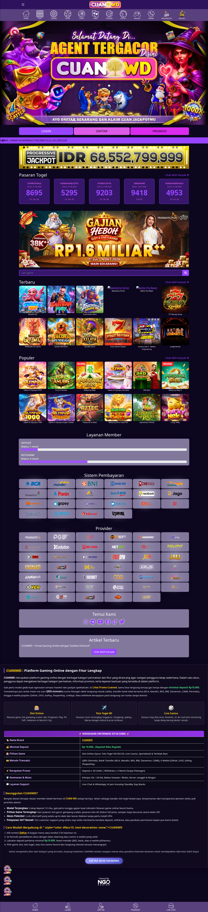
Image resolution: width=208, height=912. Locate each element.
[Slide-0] (68, 120)
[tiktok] (115, 621)
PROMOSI (160, 131)
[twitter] (122, 621)
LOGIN (46, 131)
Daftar (23, 832)
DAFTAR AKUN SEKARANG (104, 860)
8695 (174, 192)
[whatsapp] (86, 621)
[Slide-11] (128, 120)
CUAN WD (71, 798)
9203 (69, 192)
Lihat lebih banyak (176, 175)
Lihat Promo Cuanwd (105, 687)
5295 (34, 192)
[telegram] (92, 621)
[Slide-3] (85, 120)
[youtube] (100, 621)
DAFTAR (101, 131)
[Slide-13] (139, 120)
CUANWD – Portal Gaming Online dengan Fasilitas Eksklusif (55, 645)
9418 (104, 192)
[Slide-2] (79, 120)
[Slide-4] (90, 120)
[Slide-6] (101, 120)
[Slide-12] (134, 120)
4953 (139, 192)
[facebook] (108, 621)
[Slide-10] (123, 120)
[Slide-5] (95, 120)
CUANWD (13, 670)
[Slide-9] (117, 120)
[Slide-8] (112, 120)
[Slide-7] (106, 120)
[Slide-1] (74, 120)
